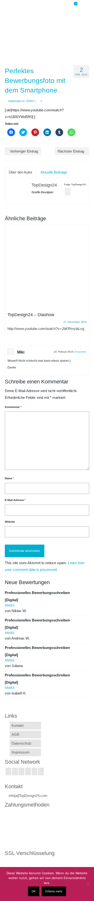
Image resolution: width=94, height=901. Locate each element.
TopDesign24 (44, 185)
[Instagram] (21, 771)
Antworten (81, 351)
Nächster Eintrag (71, 151)
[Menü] (86, 6)
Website (10, 521)
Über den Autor (20, 172)
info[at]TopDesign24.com (28, 796)
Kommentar (13, 407)
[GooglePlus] (28, 771)
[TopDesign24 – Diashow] (47, 266)
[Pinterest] (41, 771)
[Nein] (88, 884)
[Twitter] (15, 771)
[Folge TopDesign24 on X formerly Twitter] (68, 191)
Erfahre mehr (53, 891)
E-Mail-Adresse (15, 500)
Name (9, 478)
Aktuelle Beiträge (53, 172)
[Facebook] (8, 771)
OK (34, 891)
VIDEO (30, 101)
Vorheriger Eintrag (24, 151)
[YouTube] (34, 771)
